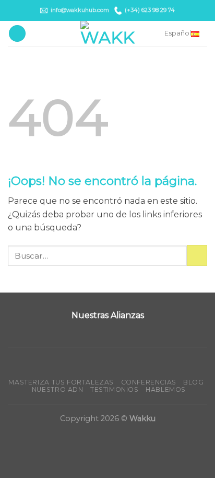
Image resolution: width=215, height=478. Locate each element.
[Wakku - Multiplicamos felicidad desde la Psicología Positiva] (107, 33)
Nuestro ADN (57, 389)
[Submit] (197, 255)
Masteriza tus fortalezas (61, 382)
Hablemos (166, 389)
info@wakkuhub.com (80, 10)
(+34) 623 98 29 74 (150, 10)
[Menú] (17, 33)
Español (177, 33)
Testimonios (114, 389)
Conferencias (148, 382)
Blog (193, 382)
